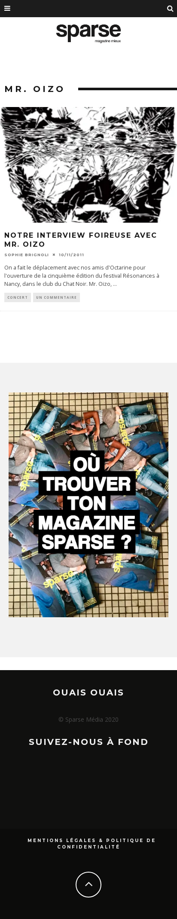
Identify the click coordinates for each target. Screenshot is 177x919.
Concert (17, 297)
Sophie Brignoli (26, 254)
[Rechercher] (170, 8)
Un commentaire (56, 297)
